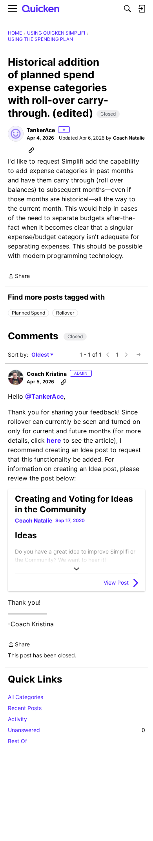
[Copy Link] (31, 149)
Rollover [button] (65, 313)
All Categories (25, 697)
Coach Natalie (129, 138)
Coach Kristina (47, 373)
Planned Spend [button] (28, 313)
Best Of (17, 741)
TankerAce (41, 130)
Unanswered (76, 730)
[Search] (127, 8)
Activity (17, 719)
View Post (116, 582)
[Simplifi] (41, 8)
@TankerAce (44, 396)
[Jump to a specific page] (139, 354)
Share (19, 276)
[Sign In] (142, 8)
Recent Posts (25, 708)
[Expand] (76, 569)
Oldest (40, 355)
